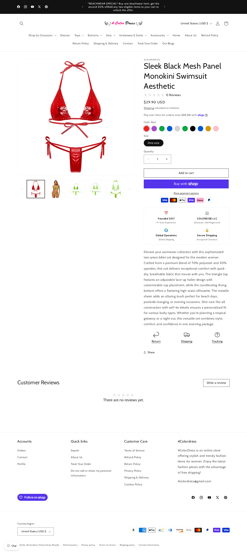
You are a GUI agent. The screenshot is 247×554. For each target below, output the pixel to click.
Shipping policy (127, 545)
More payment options (186, 193)
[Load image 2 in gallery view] (56, 189)
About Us (77, 457)
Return (156, 341)
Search (75, 450)
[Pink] (216, 128)
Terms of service (107, 545)
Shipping (149, 107)
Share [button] (151, 352)
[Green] (162, 128)
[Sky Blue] (200, 128)
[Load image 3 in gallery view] (76, 189)
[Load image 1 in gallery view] (36, 189)
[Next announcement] (164, 6)
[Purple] (154, 128)
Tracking (217, 341)
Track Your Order (81, 463)
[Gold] (208, 128)
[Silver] (177, 128)
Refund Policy (132, 457)
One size (153, 143)
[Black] (192, 128)
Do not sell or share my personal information (91, 473)
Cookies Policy (133, 484)
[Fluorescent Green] (185, 128)
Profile (21, 463)
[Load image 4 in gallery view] (96, 189)
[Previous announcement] (82, 6)
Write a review (216, 383)
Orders (21, 450)
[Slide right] (130, 189)
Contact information (149, 545)
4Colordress (32, 545)
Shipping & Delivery (136, 477)
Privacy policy (88, 545)
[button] (21, 23)
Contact (22, 457)
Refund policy (70, 545)
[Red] (146, 128)
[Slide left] (21, 189)
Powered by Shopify (49, 545)
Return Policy (132, 463)
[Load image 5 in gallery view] (116, 189)
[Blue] (169, 128)
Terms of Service (134, 450)
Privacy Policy (132, 470)
